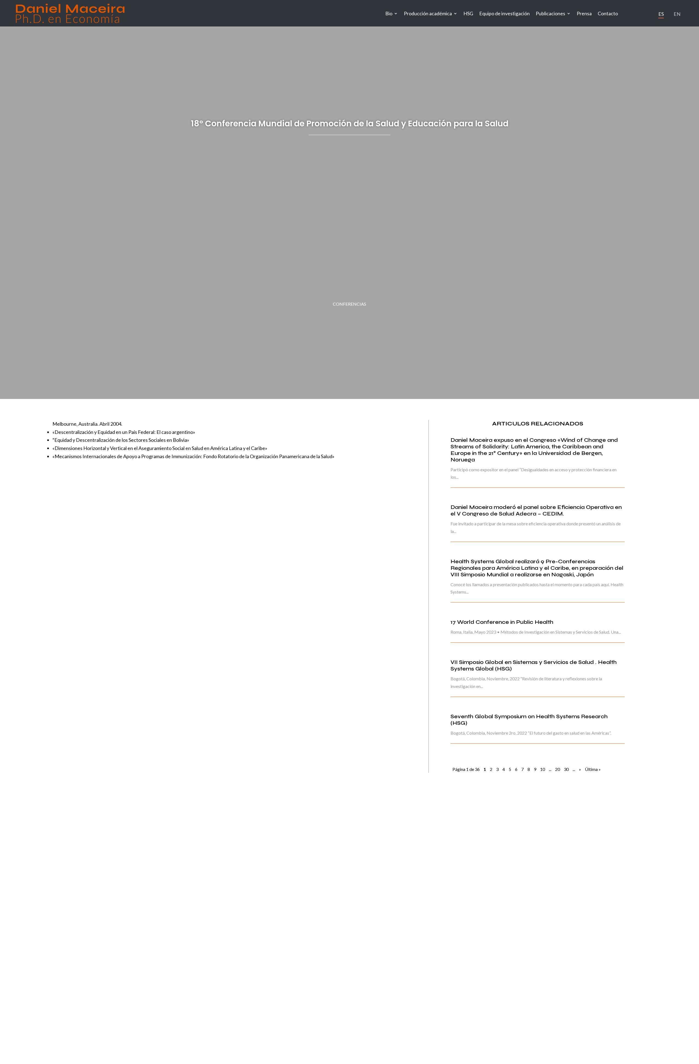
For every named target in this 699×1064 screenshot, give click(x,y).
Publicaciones (550, 13)
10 (542, 769)
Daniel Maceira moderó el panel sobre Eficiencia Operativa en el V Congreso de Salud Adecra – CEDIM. (536, 510)
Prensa (584, 13)
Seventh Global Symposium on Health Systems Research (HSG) (529, 719)
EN (677, 14)
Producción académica (428, 13)
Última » (593, 769)
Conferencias (349, 303)
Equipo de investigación (504, 13)
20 (557, 769)
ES (661, 14)
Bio (388, 13)
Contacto (608, 13)
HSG (468, 13)
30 (566, 769)
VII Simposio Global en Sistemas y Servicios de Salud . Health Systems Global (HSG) (534, 665)
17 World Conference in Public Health (502, 622)
